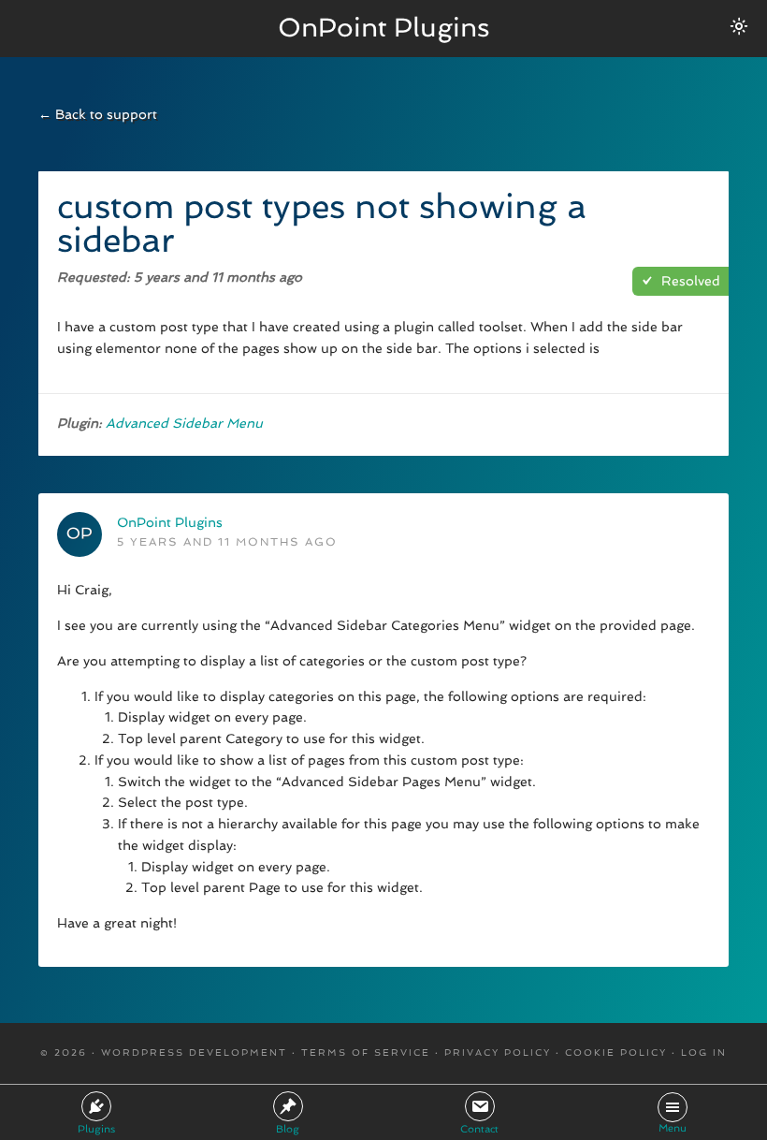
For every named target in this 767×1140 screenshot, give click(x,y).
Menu (672, 1128)
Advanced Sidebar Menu (184, 423)
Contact (479, 1129)
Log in (704, 1052)
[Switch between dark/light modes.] (739, 26)
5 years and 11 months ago (227, 541)
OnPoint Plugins (384, 27)
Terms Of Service (365, 1052)
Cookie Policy (616, 1052)
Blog (287, 1129)
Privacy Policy (497, 1052)
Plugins (96, 1129)
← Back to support (97, 114)
